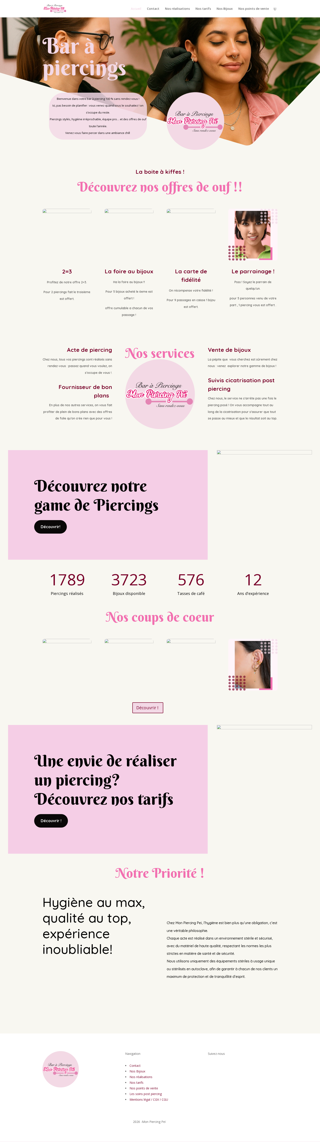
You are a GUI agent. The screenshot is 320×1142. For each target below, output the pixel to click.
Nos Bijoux (225, 9)
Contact (153, 9)
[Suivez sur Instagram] (220, 1074)
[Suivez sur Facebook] (211, 1074)
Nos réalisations (177, 9)
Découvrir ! (147, 708)
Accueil (136, 9)
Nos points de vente (253, 9)
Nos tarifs (203, 9)
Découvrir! (50, 526)
